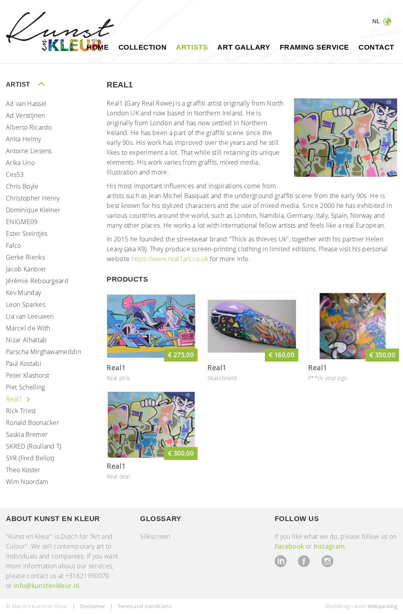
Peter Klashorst (28, 375)
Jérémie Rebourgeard (37, 280)
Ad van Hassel (26, 103)
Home (98, 47)
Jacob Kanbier (26, 269)
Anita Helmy (23, 139)
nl (377, 21)
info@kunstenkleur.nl (46, 585)
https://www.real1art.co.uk (169, 258)
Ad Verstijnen (25, 115)
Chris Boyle (22, 186)
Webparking (382, 606)
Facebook (289, 546)
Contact (376, 47)
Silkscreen (155, 536)
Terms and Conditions (145, 606)
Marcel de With (28, 328)
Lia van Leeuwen (30, 316)
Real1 (15, 399)
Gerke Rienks (25, 257)
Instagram (329, 546)
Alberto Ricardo (29, 127)
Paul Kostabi (23, 363)
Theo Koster (23, 470)
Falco (13, 245)
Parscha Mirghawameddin (43, 351)
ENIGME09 (22, 221)
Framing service (314, 47)
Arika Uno (20, 162)
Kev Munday (23, 292)
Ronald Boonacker (32, 422)
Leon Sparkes (25, 304)
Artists (192, 47)
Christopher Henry (32, 198)
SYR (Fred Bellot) (30, 458)
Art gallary (243, 47)
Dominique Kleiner (33, 210)
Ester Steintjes (27, 233)
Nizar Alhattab (26, 340)
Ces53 (15, 174)
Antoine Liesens (29, 151)
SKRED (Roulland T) (33, 446)
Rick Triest (21, 410)
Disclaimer (92, 606)
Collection (142, 47)
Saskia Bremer (27, 434)
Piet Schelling (25, 387)
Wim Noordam (27, 481)
